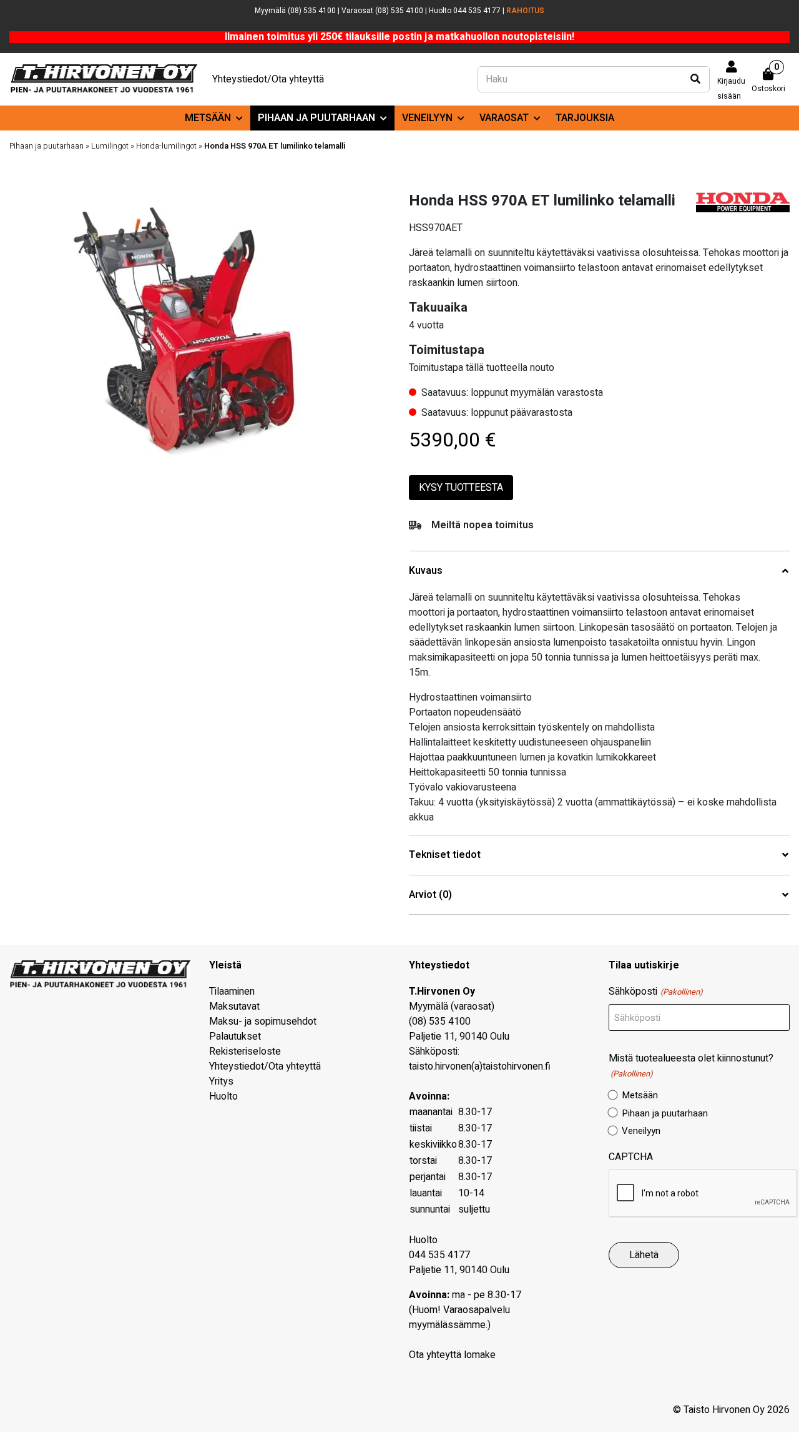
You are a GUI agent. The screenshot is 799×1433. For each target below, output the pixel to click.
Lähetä (644, 1255)
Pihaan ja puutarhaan (316, 118)
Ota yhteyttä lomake (452, 1354)
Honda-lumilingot (166, 146)
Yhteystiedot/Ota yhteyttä (268, 79)
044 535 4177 (439, 1255)
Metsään (208, 118)
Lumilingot (110, 146)
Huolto (223, 1096)
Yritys (221, 1081)
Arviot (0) (430, 895)
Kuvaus (426, 571)
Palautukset (235, 1036)
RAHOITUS (525, 10)
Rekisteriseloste (245, 1051)
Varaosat (504, 118)
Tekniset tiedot (445, 855)
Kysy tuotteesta (461, 487)
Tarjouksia (585, 118)
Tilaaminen (232, 991)
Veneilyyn (427, 118)
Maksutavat (234, 1006)
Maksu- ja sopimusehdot (262, 1021)
